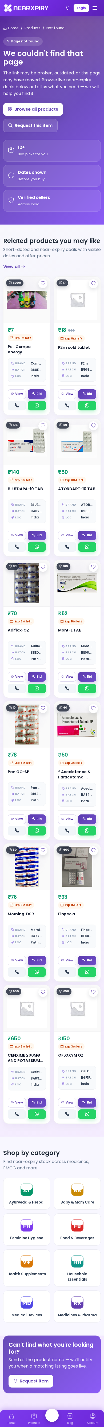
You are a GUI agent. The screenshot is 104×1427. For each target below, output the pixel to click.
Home (13, 28)
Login (81, 8)
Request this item (34, 125)
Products (33, 28)
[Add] (52, 1415)
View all (12, 266)
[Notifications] (68, 8)
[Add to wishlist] (42, 283)
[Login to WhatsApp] (37, 405)
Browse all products (36, 109)
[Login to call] (17, 405)
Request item (34, 1381)
